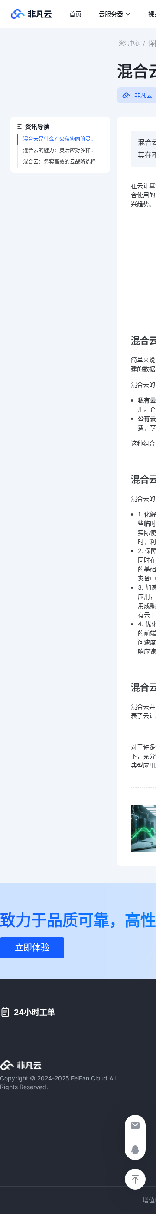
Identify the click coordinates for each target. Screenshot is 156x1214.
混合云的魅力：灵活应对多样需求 (62, 150)
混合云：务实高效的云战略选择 (59, 161)
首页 (75, 13)
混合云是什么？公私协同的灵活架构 (63, 139)
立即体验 (32, 947)
